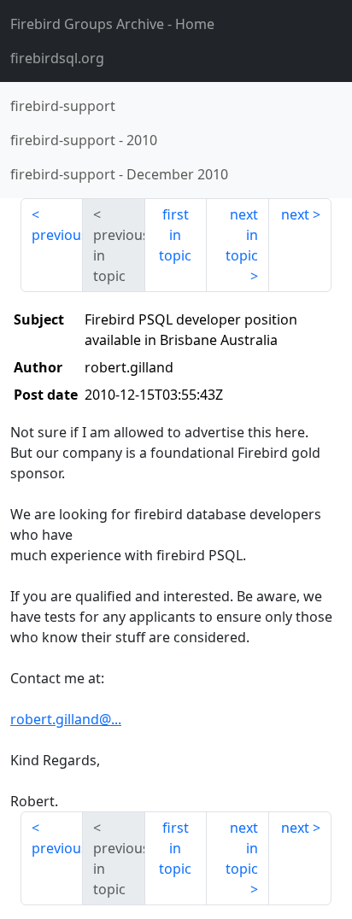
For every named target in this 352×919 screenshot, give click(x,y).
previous (57, 234)
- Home (112, 24)
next (295, 214)
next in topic (242, 235)
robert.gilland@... (65, 719)
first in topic (175, 235)
